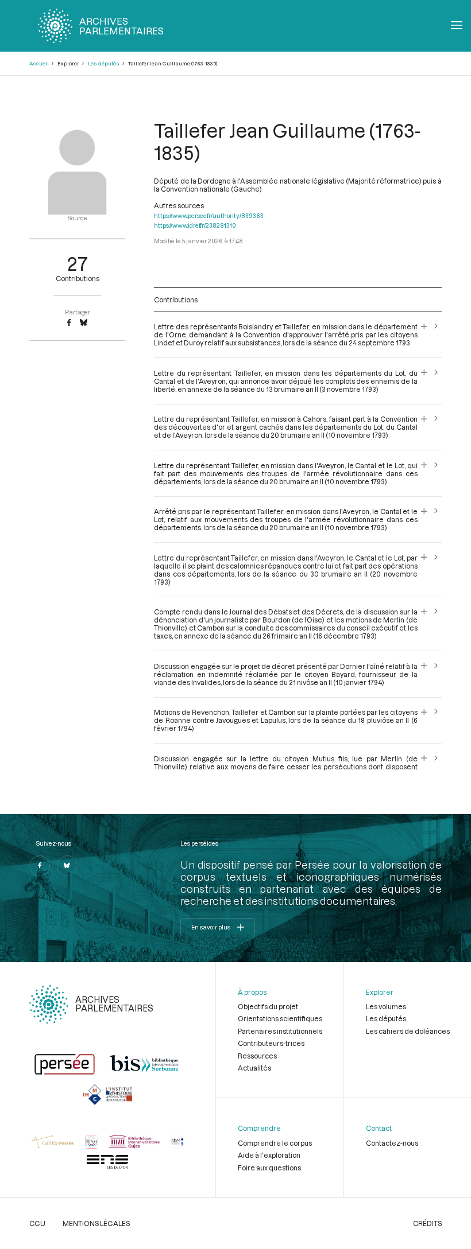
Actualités (254, 1068)
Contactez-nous (392, 1143)
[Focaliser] (424, 334)
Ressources (257, 1056)
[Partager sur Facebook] (69, 323)
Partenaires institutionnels (280, 1031)
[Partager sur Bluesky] (83, 323)
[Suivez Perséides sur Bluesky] (67, 865)
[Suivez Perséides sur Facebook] (39, 865)
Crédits (427, 1223)
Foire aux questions (269, 1168)
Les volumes (386, 1006)
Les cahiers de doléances (408, 1031)
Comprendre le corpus (275, 1143)
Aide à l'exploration (269, 1155)
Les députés (103, 63)
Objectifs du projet (268, 1006)
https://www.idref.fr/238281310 (195, 225)
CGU (37, 1223)
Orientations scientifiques (280, 1018)
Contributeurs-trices (271, 1043)
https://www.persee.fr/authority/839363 (209, 215)
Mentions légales (96, 1223)
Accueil (39, 63)
